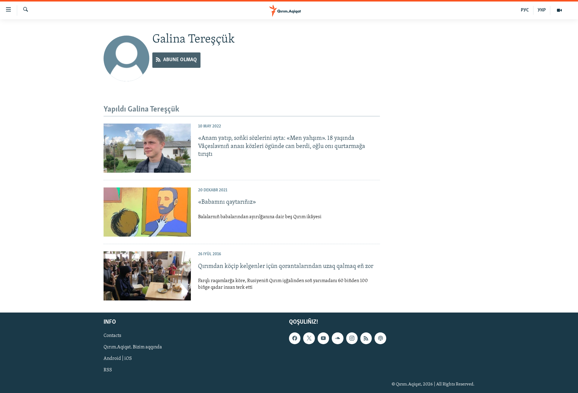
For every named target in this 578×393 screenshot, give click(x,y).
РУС (525, 10)
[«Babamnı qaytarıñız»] (147, 212)
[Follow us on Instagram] (352, 338)
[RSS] (366, 338)
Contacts (112, 336)
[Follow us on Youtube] (323, 338)
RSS (108, 370)
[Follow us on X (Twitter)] (309, 338)
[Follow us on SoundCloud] (337, 338)
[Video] (559, 10)
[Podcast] (380, 338)
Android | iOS (118, 359)
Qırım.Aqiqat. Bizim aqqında (133, 347)
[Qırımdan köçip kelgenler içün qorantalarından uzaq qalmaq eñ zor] (147, 275)
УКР (542, 10)
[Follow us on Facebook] (294, 338)
